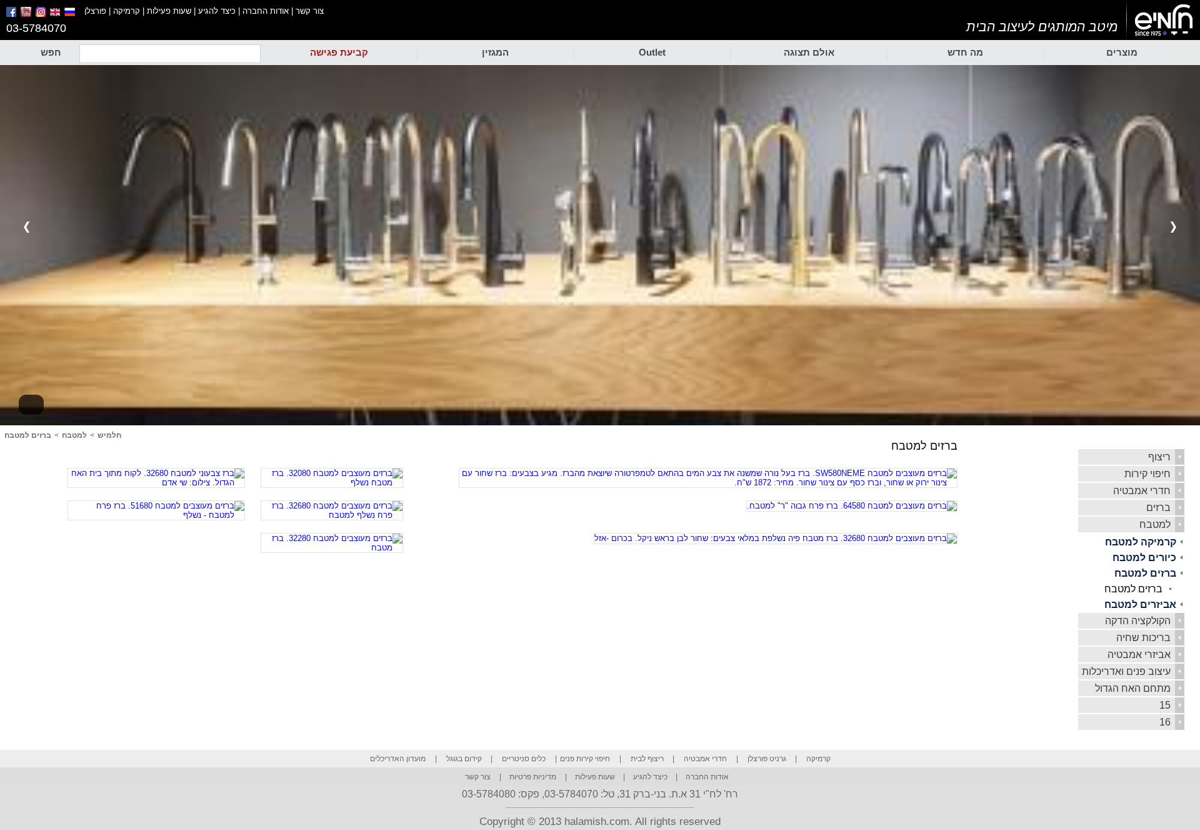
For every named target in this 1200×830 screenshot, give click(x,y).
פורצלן (95, 11)
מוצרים (1122, 52)
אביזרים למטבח (1140, 604)
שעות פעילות (169, 11)
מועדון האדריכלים (398, 758)
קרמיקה (126, 11)
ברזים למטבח (1145, 573)
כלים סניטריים (524, 758)
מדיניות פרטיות (532, 776)
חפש (51, 52)
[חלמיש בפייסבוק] (12, 14)
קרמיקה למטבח (1140, 542)
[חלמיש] (1163, 20)
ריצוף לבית (647, 758)
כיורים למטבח (1144, 557)
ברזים (1158, 507)
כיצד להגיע (217, 11)
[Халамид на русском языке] (74, 14)
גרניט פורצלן (767, 758)
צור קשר (310, 11)
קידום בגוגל (464, 758)
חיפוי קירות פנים (585, 758)
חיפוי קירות (1147, 473)
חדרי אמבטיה (1142, 490)
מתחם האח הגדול (1133, 688)
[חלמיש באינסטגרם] (42, 14)
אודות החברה (265, 11)
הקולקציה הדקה (1138, 620)
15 (1165, 705)
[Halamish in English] (56, 14)
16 (1165, 722)
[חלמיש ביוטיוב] (27, 14)
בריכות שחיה (1143, 637)
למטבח (1155, 524)
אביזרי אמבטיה (1139, 654)
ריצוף (1159, 457)
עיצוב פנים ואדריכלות (1126, 671)
